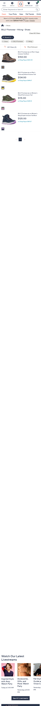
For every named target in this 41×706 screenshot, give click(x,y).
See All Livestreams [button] (20, 698)
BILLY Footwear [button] (18, 41)
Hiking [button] (30, 41)
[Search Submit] (37, 9)
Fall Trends (30, 14)
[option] (20, 19)
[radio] (3, 67)
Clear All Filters (34, 33)
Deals (4, 14)
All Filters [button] (11, 47)
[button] (4, 4)
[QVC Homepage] (2, 25)
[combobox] (18, 9)
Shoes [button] (6, 41)
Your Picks (13, 14)
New (21, 14)
